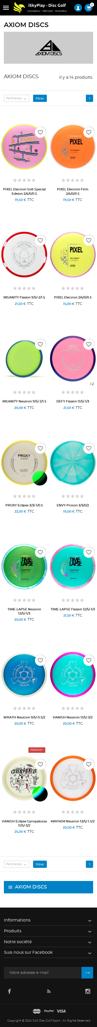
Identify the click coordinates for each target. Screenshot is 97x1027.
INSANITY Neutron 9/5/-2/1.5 (24, 401)
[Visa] (61, 1011)
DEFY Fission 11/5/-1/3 (72, 401)
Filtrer (40, 98)
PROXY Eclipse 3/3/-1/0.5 (24, 505)
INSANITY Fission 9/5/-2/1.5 (24, 297)
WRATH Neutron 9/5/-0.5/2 (24, 717)
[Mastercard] (36, 1011)
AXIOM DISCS (31, 887)
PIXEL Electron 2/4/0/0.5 (73, 297)
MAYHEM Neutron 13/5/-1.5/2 (73, 821)
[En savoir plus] (37, 206)
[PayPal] (49, 1011)
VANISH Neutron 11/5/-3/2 (73, 717)
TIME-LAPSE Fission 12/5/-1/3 (73, 609)
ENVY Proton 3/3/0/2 (73, 505)
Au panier (13, 310)
